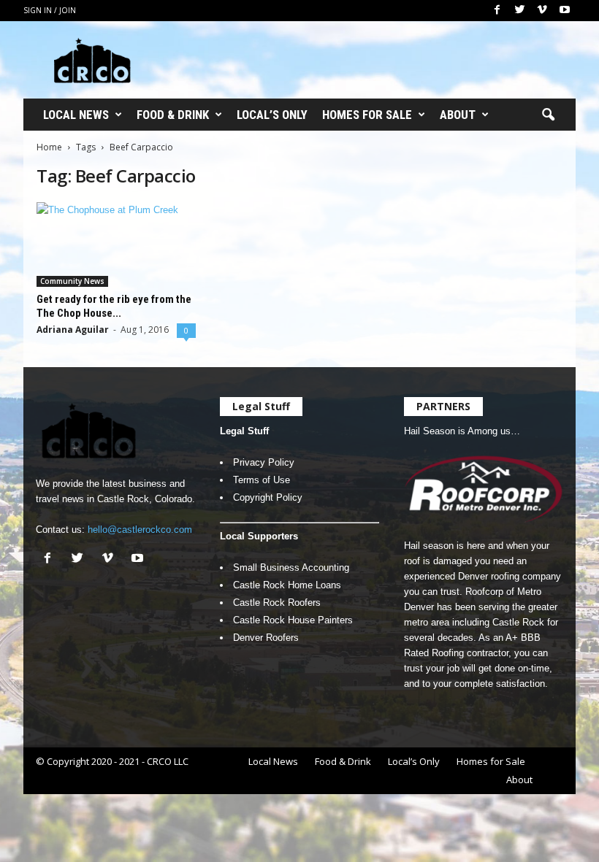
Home (49, 147)
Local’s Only (272, 114)
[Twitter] (519, 10)
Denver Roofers (266, 637)
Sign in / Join (49, 10)
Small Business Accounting (291, 567)
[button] (548, 115)
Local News (76, 114)
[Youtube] (564, 10)
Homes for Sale (367, 114)
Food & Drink (173, 114)
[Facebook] (496, 10)
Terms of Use (261, 479)
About (458, 114)
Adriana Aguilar (73, 329)
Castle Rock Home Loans (287, 585)
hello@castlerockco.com (140, 529)
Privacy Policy (263, 462)
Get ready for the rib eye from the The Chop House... (114, 306)
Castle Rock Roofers (277, 602)
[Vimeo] (542, 10)
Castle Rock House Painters (293, 620)
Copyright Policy (267, 497)
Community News (72, 281)
